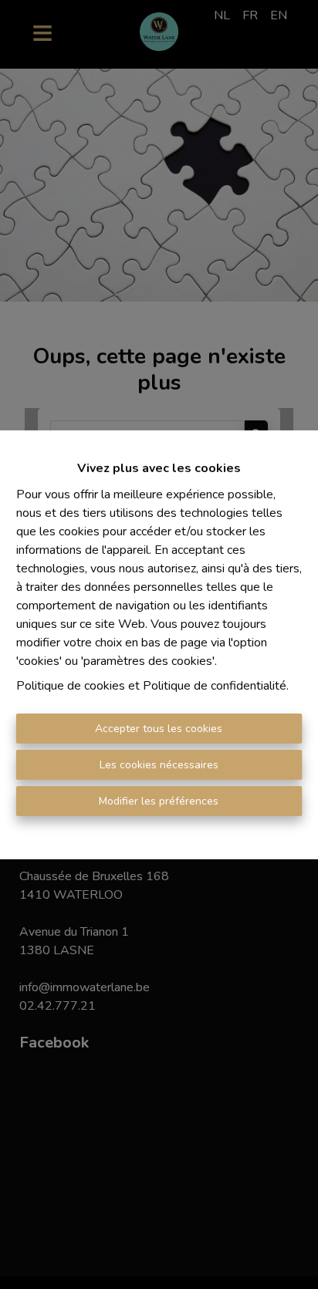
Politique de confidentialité (214, 685)
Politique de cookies (70, 685)
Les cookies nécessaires (159, 765)
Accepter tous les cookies (158, 728)
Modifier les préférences (158, 801)
